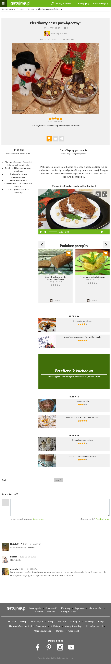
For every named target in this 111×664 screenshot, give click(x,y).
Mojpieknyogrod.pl (43, 631)
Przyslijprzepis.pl (94, 626)
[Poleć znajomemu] (55, 138)
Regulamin (79, 608)
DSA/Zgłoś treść (68, 611)
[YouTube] (72, 646)
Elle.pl (101, 621)
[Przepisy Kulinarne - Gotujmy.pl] (20, 3)
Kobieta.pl (55, 626)
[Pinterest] (50, 646)
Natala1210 (16, 544)
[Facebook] (39, 646)
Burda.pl (60, 631)
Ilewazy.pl (89, 621)
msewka (14, 569)
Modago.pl (75, 621)
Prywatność (51, 608)
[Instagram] (61, 646)
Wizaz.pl (12, 621)
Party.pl (62, 621)
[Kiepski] (50, 118)
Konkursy (65, 608)
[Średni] (52, 118)
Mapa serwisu (95, 608)
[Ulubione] (68, 253)
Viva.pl (51, 621)
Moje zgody (35, 608)
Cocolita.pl (73, 631)
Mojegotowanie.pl (73, 626)
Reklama (51, 611)
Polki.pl (23, 621)
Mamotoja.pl (37, 621)
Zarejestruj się (100, 3)
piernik (59, 480)
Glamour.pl (41, 626)
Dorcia (13, 556)
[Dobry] (55, 118)
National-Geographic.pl (20, 626)
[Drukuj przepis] (61, 138)
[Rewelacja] (61, 118)
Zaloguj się (83, 3)
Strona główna (7, 9)
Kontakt (39, 611)
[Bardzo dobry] (58, 118)
